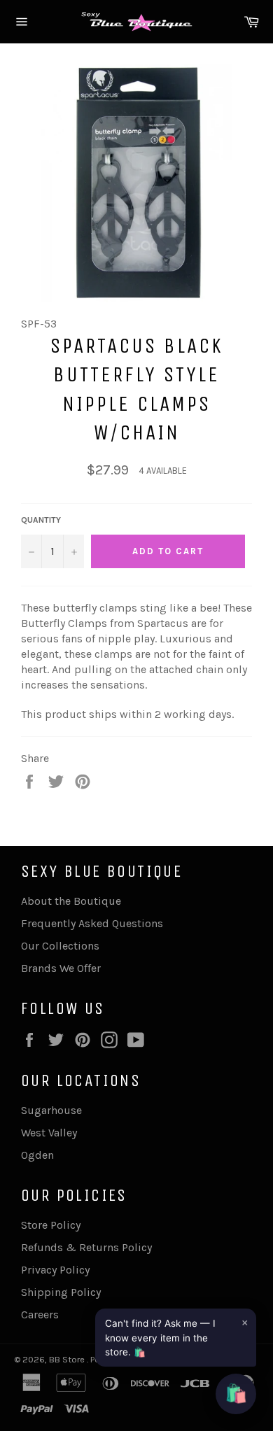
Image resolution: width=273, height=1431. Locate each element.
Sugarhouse (51, 1110)
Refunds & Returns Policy (86, 1247)
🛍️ (236, 1393)
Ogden (37, 1155)
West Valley (49, 1132)
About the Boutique (71, 901)
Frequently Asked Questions (92, 923)
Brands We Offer (61, 968)
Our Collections (60, 945)
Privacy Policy (55, 1269)
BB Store (68, 1359)
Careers (40, 1314)
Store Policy (50, 1225)
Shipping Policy (61, 1292)
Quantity (41, 520)
